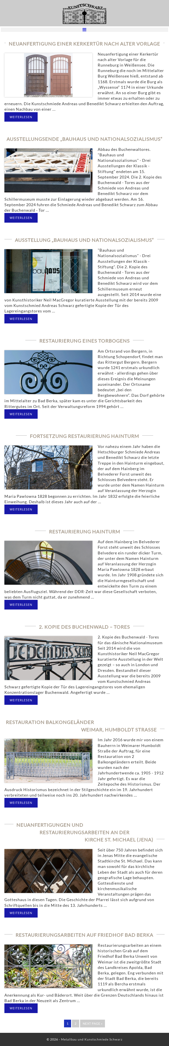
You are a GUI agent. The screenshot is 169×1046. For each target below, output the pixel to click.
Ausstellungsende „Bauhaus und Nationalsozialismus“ (85, 139)
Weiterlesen (21, 117)
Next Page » (93, 1024)
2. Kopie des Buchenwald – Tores (84, 627)
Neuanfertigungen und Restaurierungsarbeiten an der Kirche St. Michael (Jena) (85, 832)
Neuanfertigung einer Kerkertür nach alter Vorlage (84, 44)
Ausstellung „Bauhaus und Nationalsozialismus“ (84, 240)
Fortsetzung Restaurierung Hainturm (84, 436)
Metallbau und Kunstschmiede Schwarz (84, 14)
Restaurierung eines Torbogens (84, 341)
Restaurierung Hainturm (84, 531)
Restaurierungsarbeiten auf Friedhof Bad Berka (84, 935)
